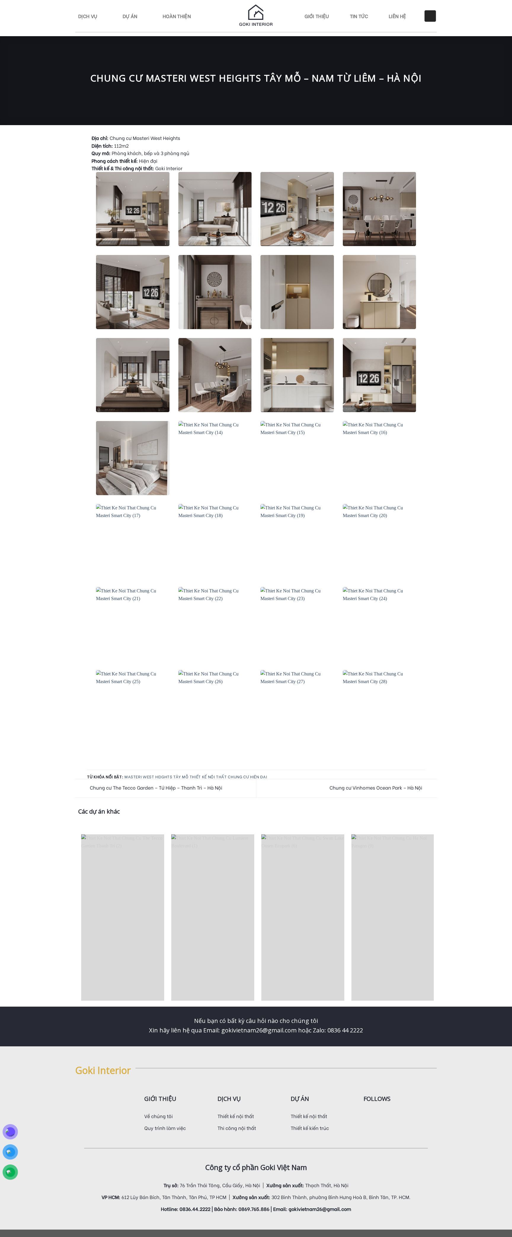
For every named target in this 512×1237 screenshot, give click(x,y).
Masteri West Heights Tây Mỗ (156, 776)
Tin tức (359, 15)
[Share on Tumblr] (112, 766)
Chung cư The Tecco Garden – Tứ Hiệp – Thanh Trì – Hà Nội (155, 787)
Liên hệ (397, 15)
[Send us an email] (389, 1114)
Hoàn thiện (177, 15)
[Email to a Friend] (98, 766)
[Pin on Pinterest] (105, 766)
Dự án (130, 15)
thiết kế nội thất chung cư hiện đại (228, 776)
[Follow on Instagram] (374, 1114)
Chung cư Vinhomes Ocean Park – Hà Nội (376, 787)
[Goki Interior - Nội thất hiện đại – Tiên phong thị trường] (256, 16)
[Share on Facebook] (90, 766)
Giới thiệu (317, 15)
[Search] (430, 16)
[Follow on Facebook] (367, 1114)
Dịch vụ (87, 15)
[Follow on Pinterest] (396, 1114)
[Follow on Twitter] (381, 1114)
